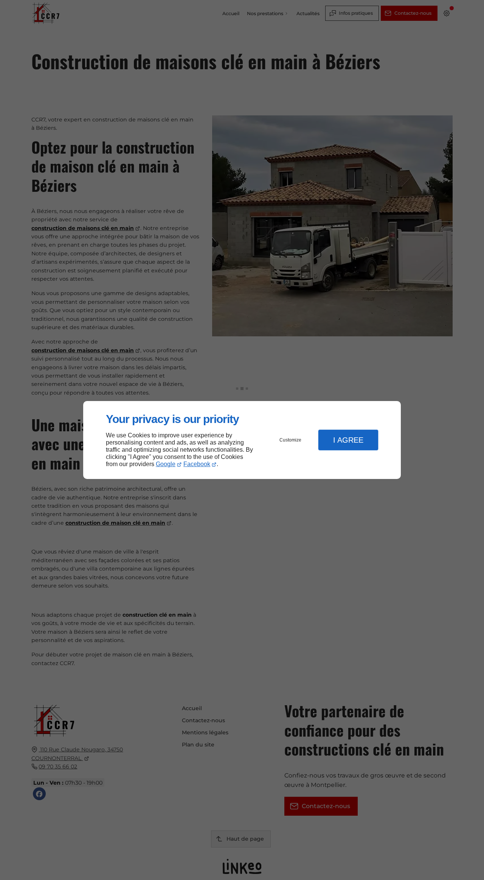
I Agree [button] (348, 440)
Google (165, 464)
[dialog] (242, 440)
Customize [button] (290, 440)
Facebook (196, 464)
